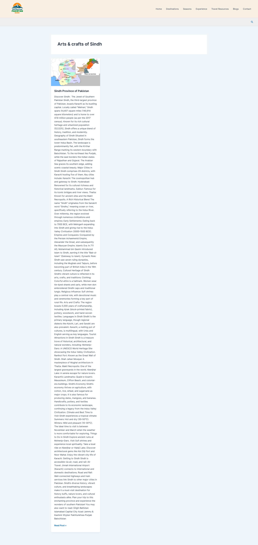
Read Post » (60, 525)
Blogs (236, 9)
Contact (247, 9)
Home (159, 9)
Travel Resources (220, 9)
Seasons (187, 9)
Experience (201, 9)
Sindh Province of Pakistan (71, 91)
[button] (252, 22)
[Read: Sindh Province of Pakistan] (75, 72)
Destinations (172, 9)
